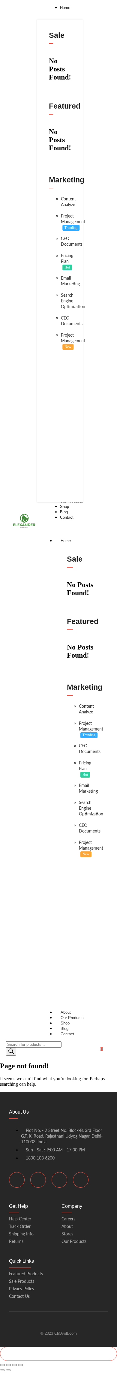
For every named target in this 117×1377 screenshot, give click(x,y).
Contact (67, 1034)
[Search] (11, 1052)
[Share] (14, 1365)
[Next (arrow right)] (8, 1370)
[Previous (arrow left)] (2, 1370)
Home (66, 540)
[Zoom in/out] (2, 1365)
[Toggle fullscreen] (8, 1365)
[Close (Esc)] (20, 1365)
